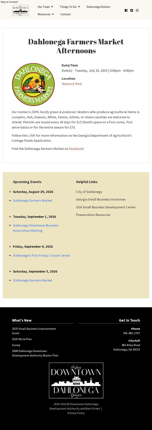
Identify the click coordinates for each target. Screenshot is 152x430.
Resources (44, 14)
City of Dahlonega (89, 192)
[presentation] (20, 10)
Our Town (44, 7)
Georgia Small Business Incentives (100, 199)
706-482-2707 (131, 333)
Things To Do (68, 7)
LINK (31, 135)
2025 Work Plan (22, 339)
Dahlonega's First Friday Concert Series (41, 255)
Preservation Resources (93, 215)
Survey (16, 345)
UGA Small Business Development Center (106, 207)
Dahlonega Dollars (98, 7)
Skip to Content (9, 2)
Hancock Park (72, 84)
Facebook (76, 148)
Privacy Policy (76, 413)
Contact (65, 14)
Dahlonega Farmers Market (32, 200)
